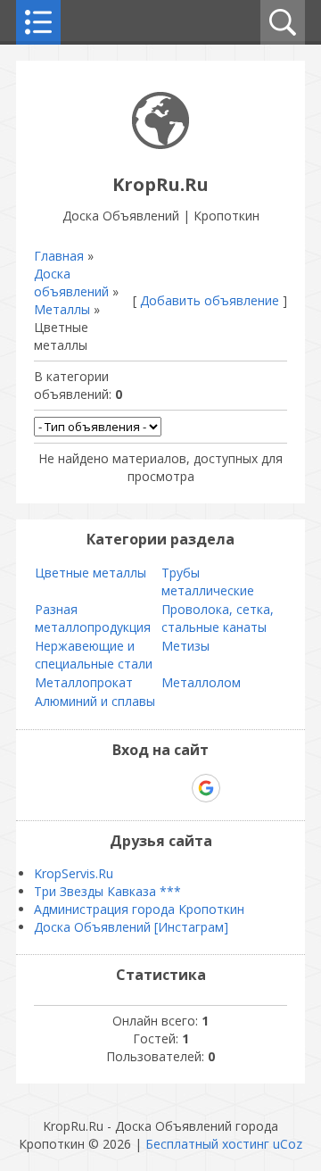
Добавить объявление (209, 300)
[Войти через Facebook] (144, 788)
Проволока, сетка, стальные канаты (217, 618)
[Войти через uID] (83, 788)
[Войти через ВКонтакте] (114, 788)
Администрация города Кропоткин (139, 909)
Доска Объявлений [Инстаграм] (131, 926)
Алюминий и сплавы (95, 701)
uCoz (287, 1143)
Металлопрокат (84, 682)
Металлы (62, 309)
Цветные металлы (90, 572)
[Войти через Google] (206, 788)
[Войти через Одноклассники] (237, 788)
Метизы (185, 645)
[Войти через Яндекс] (174, 788)
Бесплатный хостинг (207, 1143)
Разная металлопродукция (93, 618)
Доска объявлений (71, 282)
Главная (59, 255)
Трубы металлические (207, 581)
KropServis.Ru (73, 873)
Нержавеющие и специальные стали (93, 654)
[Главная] (160, 144)
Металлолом (201, 682)
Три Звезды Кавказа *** (107, 891)
